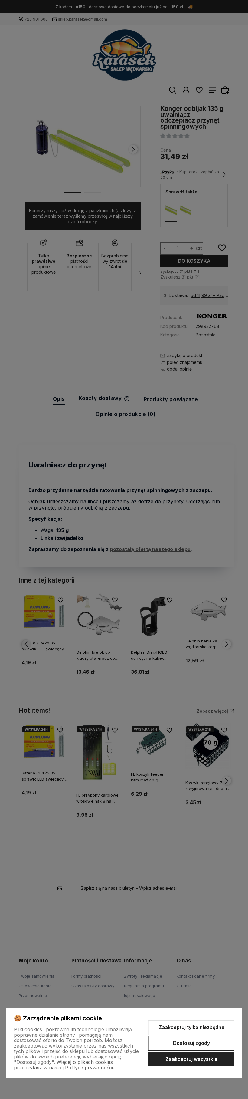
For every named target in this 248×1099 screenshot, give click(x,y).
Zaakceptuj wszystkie (191, 1059)
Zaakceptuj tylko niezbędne (191, 1027)
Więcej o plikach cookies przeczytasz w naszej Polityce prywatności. (64, 1065)
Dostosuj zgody (191, 1043)
